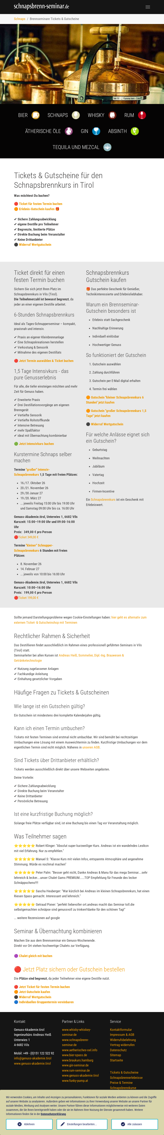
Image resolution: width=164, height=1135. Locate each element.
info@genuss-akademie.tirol (32, 1058)
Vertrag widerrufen (122, 1045)
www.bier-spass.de (74, 1055)
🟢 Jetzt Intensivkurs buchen (34, 444)
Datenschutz (118, 1050)
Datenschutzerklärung (53, 1114)
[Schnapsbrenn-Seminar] (44, 7)
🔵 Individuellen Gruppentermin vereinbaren (44, 1002)
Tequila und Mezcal (76, 147)
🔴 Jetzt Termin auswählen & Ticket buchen (43, 361)
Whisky (96, 115)
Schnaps (58, 115)
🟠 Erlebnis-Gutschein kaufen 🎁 (36, 209)
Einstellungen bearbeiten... (82, 1124)
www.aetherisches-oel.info (79, 1050)
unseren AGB (91, 747)
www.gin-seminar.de (75, 1065)
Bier (23, 115)
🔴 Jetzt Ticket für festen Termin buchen (42, 987)
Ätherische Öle (43, 131)
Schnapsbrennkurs (103, 500)
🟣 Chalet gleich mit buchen (33, 956)
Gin (84, 131)
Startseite (116, 1060)
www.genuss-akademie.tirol (32, 1063)
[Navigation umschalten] (148, 7)
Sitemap (115, 1055)
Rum (129, 115)
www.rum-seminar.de (76, 1070)
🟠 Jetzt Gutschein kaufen (32, 992)
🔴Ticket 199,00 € (26, 598)
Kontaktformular (121, 1030)
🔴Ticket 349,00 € (26, 537)
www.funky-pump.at (75, 1081)
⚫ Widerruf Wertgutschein (32, 245)
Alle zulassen (134, 1124)
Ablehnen (29, 1124)
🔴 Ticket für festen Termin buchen (38, 204)
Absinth (117, 131)
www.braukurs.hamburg (77, 1060)
